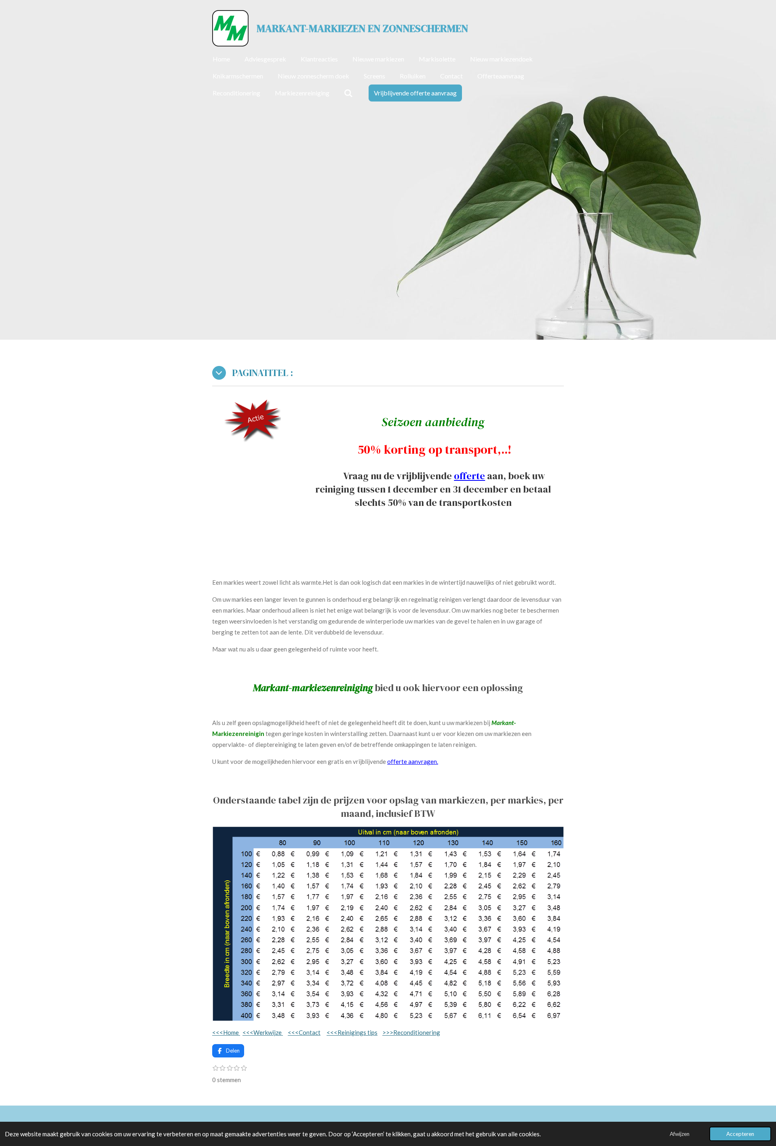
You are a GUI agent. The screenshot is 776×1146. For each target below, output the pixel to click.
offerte (469, 475)
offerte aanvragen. (412, 761)
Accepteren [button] (740, 1134)
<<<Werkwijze (262, 1032)
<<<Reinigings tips (352, 1032)
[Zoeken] (348, 93)
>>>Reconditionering (411, 1032)
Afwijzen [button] (680, 1134)
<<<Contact (304, 1032)
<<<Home (226, 1032)
